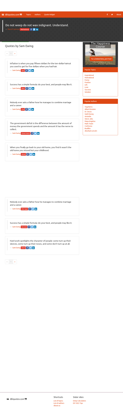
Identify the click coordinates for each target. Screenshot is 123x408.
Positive (88, 82)
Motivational (89, 78)
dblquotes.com (12, 14)
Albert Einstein (90, 109)
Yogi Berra (88, 107)
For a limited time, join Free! (101, 59)
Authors (38, 15)
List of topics (58, 401)
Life (86, 85)
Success (88, 90)
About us (57, 406)
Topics (28, 15)
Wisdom (88, 92)
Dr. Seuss (88, 112)
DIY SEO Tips (78, 403)
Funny (87, 80)
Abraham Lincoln (91, 131)
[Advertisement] (48, 5)
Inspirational (89, 75)
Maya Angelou (90, 121)
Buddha (87, 128)
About (119, 15)
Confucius (88, 126)
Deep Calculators (79, 401)
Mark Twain (89, 124)
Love (86, 87)
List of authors (59, 403)
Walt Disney (89, 114)
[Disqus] (61, 297)
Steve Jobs (89, 119)
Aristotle (88, 116)
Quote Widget (49, 15)
